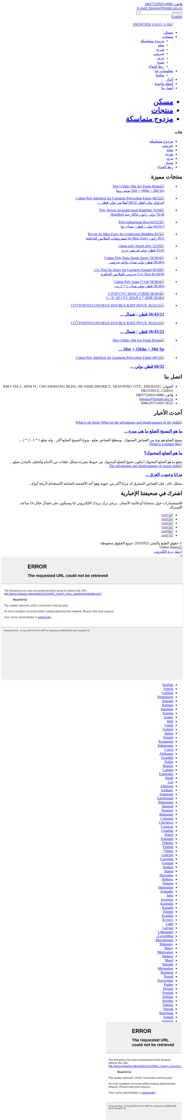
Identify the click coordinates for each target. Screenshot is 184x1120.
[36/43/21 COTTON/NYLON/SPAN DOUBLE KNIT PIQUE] (117, 305)
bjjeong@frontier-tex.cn (156, 399)
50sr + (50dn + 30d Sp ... (141, 349)
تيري (160, 58)
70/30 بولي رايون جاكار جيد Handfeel (137, 214)
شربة (160, 49)
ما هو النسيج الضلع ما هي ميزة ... (153, 431)
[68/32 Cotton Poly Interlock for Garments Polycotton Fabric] (120, 358)
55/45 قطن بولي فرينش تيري (142, 250)
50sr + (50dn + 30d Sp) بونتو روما (140, 190)
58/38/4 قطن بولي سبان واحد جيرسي (136, 262)
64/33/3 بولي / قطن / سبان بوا (142, 226)
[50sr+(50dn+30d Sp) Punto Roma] (138, 340)
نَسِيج (160, 62)
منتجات (167, 36)
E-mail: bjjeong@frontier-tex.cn (159, 8)
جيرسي (158, 54)
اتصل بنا (167, 88)
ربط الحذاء (156, 66)
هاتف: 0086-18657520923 (163, 4)
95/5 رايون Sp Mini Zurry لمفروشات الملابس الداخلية (125, 238)
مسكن (168, 32)
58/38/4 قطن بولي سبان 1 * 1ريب (139, 286)
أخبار (169, 79)
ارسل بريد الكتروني (168, 551)
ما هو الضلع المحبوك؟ (163, 452)
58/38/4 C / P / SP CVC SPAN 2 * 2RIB (135, 298)
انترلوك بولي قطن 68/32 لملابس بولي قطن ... (130, 202)
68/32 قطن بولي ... (147, 366)
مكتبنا (160, 75)
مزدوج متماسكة (152, 41)
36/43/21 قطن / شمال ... (142, 314)
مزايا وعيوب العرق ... (163, 474)
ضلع (161, 45)
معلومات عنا (164, 71)
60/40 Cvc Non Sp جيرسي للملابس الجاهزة (132, 274)
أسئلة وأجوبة (164, 84)
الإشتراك (175, 507)
